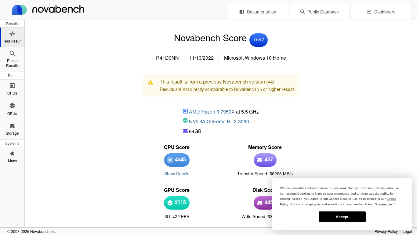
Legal (407, 231)
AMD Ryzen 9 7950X (212, 111)
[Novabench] (48, 10)
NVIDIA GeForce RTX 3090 (219, 121)
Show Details (176, 173)
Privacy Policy (386, 231)
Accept (342, 217)
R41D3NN (167, 57)
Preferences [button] (384, 204)
